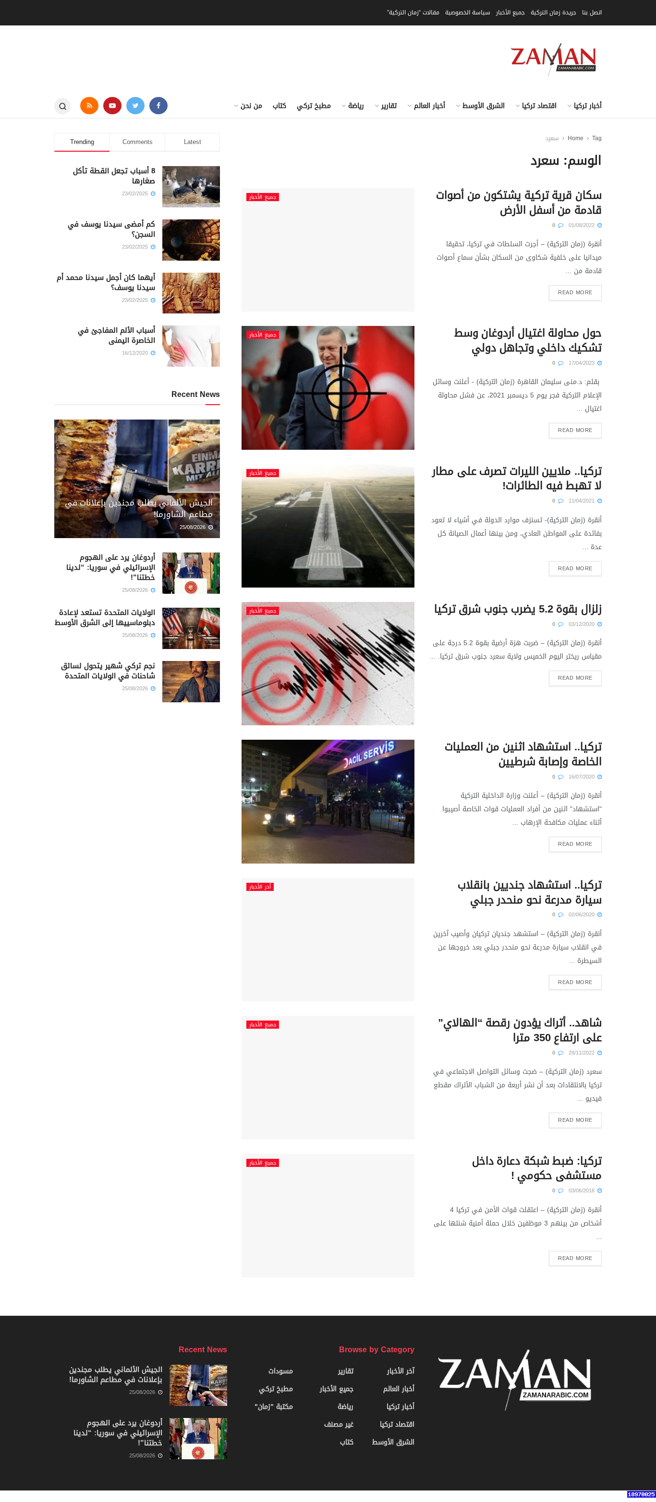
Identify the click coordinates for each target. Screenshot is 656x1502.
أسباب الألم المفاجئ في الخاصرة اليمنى (116, 335)
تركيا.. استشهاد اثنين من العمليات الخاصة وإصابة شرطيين (523, 754)
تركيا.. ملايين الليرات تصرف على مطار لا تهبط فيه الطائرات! (517, 478)
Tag (597, 138)
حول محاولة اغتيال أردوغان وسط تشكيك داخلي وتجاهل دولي (528, 340)
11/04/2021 (582, 501)
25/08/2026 (193, 527)
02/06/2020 (582, 915)
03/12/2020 (582, 624)
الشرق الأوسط (483, 105)
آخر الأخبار (260, 887)
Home (575, 138)
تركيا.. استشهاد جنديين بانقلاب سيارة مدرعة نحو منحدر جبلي (530, 892)
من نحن (251, 105)
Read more (575, 293)
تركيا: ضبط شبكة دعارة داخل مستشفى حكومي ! (537, 1168)
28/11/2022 (582, 1053)
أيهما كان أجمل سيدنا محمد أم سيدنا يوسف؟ (106, 282)
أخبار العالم (429, 105)
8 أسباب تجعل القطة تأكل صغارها (114, 176)
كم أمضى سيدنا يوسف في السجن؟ (111, 229)
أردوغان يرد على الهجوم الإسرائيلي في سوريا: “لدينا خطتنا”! (110, 567)
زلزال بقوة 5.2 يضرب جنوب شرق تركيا (518, 609)
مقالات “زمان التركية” (413, 12)
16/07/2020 (582, 777)
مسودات (280, 1371)
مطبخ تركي (314, 105)
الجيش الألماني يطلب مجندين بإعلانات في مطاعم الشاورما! (139, 508)
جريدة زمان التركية (553, 12)
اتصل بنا (592, 12)
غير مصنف (338, 1424)
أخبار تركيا (588, 105)
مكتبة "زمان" (274, 1406)
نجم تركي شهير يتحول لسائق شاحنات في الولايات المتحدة (108, 671)
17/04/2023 (582, 363)
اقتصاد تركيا (539, 105)
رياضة (356, 105)
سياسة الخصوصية (467, 12)
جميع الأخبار (510, 12)
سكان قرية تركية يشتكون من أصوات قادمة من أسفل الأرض (519, 202)
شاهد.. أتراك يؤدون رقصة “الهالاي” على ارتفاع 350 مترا (520, 1030)
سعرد (552, 138)
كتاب (279, 105)
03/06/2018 (582, 1191)
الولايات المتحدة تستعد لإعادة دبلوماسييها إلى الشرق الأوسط (105, 617)
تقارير (389, 105)
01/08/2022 (582, 225)
